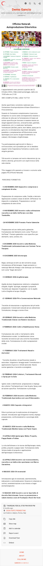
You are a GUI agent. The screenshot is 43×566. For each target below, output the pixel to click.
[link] (21, 528)
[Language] (34, 3)
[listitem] (21, 519)
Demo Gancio (21, 9)
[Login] (39, 3)
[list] (21, 531)
